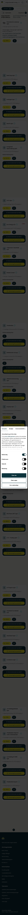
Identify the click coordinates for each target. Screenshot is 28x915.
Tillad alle (14, 475)
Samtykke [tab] (4, 428)
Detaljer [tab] (11, 428)
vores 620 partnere (10, 436)
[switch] (24, 459)
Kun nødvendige (14, 485)
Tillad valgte (14, 480)
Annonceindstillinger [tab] (21, 428)
